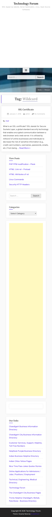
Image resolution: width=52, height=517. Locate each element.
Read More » (24, 148)
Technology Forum (26, 4)
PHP (7, 121)
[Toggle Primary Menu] (26, 70)
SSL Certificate (26, 109)
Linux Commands (16, 179)
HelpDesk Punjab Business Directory (25, 451)
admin (27, 114)
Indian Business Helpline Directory (24, 456)
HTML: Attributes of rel (19, 174)
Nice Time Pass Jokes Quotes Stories (25, 466)
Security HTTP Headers (19, 184)
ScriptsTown (35, 514)
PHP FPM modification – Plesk (22, 164)
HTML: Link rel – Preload (19, 169)
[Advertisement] (26, 40)
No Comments (39, 114)
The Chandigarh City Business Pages (25, 493)
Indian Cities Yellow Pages (20, 461)
